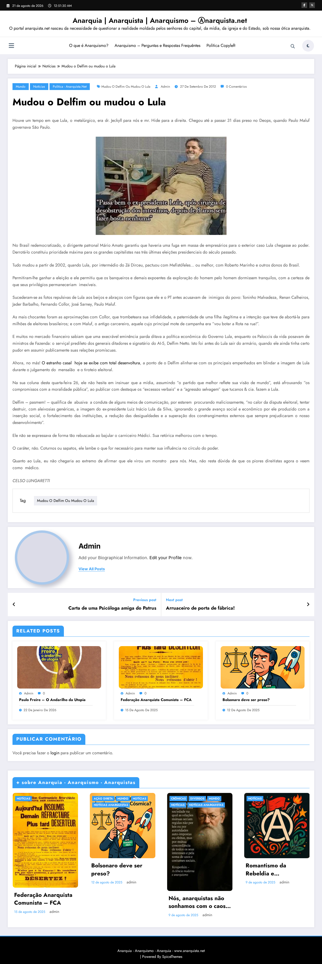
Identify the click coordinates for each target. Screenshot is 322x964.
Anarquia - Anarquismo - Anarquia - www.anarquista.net (161, 950)
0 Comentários (236, 86)
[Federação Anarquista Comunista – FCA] (161, 667)
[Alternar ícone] (11, 46)
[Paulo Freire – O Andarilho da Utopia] (59, 667)
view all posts (91, 569)
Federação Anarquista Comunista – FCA (156, 699)
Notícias (39, 86)
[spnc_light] (308, 46)
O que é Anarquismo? (88, 45)
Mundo (20, 86)
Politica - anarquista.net (70, 86)
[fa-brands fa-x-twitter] (312, 5)
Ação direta (103, 798)
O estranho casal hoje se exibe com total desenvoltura (91, 363)
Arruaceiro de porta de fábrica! (200, 608)
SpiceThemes (172, 956)
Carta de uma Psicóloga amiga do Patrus (112, 608)
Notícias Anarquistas (111, 805)
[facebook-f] (304, 5)
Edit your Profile (165, 557)
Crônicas (178, 798)
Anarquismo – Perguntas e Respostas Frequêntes (157, 45)
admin (165, 86)
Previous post (144, 600)
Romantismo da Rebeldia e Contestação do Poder (275, 869)
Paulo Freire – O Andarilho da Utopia (52, 699)
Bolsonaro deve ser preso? (246, 699)
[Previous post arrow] (14, 604)
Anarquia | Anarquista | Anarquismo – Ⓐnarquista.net (160, 20)
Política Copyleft (220, 45)
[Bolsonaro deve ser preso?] (263, 667)
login (54, 753)
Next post (174, 600)
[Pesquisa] (293, 46)
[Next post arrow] (308, 604)
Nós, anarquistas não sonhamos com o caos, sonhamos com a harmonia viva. (198, 902)
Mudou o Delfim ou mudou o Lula (125, 86)
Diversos (197, 798)
